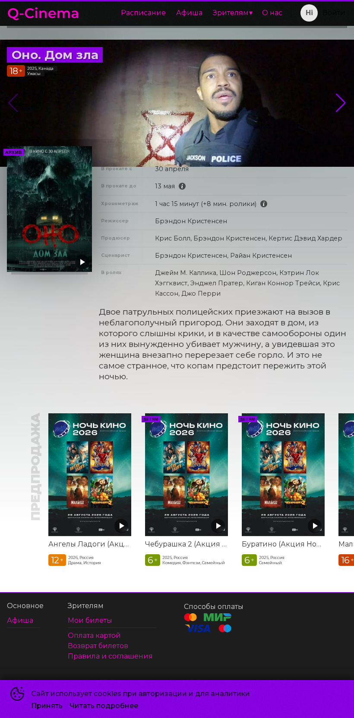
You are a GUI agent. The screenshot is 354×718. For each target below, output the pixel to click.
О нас (272, 13)
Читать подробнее (104, 706)
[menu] (187, 13)
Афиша (189, 13)
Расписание (143, 13)
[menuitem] (143, 13)
